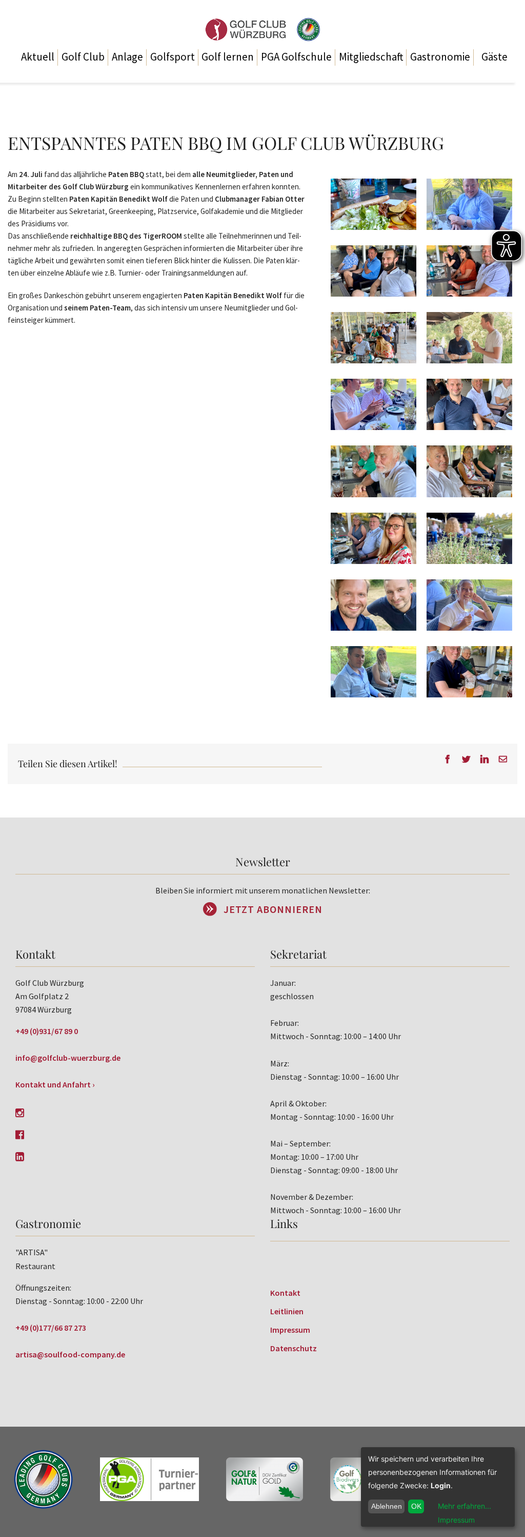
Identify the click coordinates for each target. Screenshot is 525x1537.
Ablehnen (386, 1506)
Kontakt (285, 1293)
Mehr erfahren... (464, 1506)
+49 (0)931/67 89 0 (46, 1031)
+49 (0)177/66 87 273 (50, 1327)
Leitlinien (287, 1311)
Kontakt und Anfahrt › (55, 1084)
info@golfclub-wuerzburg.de (67, 1058)
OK (416, 1506)
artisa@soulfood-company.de (70, 1354)
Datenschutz (293, 1348)
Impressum (290, 1330)
